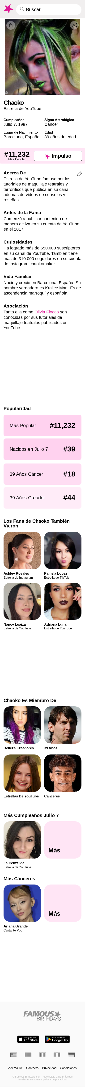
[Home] (43, 1016)
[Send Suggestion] (79, 175)
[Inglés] (13, 1055)
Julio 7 (10, 124)
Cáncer (51, 124)
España (32, 136)
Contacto (32, 1068)
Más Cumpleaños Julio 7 (31, 815)
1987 (23, 124)
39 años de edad (60, 136)
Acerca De (15, 1068)
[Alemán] (71, 1055)
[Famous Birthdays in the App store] (28, 1039)
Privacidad (49, 1068)
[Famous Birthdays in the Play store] (57, 1039)
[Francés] (42, 1055)
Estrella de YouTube (22, 108)
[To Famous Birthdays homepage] (8, 9)
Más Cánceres (19, 878)
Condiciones (68, 1068)
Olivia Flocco (46, 311)
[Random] (74, 25)
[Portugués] (28, 1055)
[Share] (10, 25)
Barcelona (13, 136)
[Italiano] (57, 1055)
